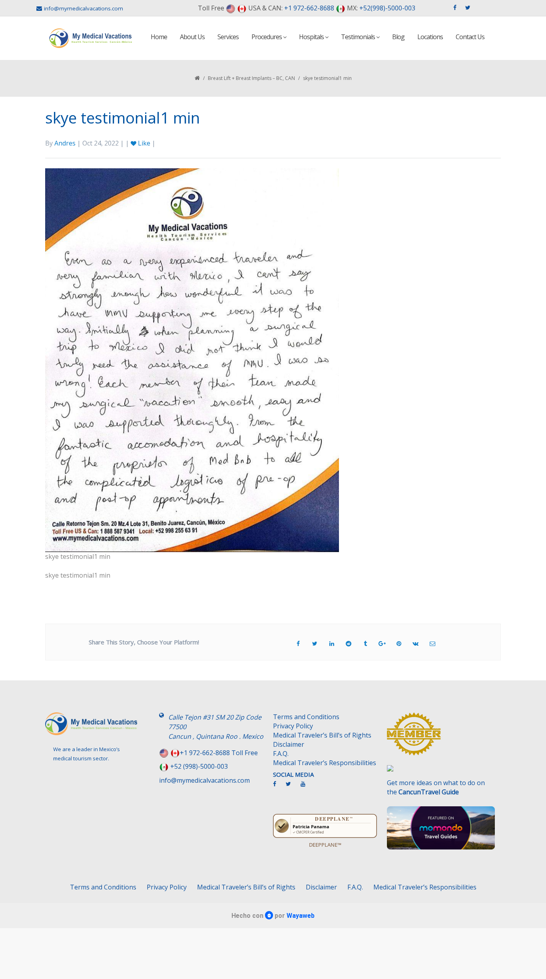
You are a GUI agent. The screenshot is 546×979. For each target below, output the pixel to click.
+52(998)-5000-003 (387, 8)
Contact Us (470, 36)
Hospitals (312, 36)
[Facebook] (278, 787)
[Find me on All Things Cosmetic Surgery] (441, 738)
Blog (398, 36)
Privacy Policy (293, 726)
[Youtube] (307, 787)
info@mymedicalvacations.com (83, 8)
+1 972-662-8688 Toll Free (219, 752)
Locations (430, 36)
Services (228, 36)
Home (159, 36)
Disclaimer (288, 744)
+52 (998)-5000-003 (199, 766)
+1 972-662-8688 (309, 8)
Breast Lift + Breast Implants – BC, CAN (251, 78)
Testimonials (358, 36)
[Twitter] (292, 787)
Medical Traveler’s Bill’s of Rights (322, 735)
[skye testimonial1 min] (192, 359)
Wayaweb (301, 915)
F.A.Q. (281, 753)
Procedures (267, 36)
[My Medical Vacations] (90, 38)
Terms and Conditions (306, 716)
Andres (65, 143)
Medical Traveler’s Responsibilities (324, 762)
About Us (192, 36)
